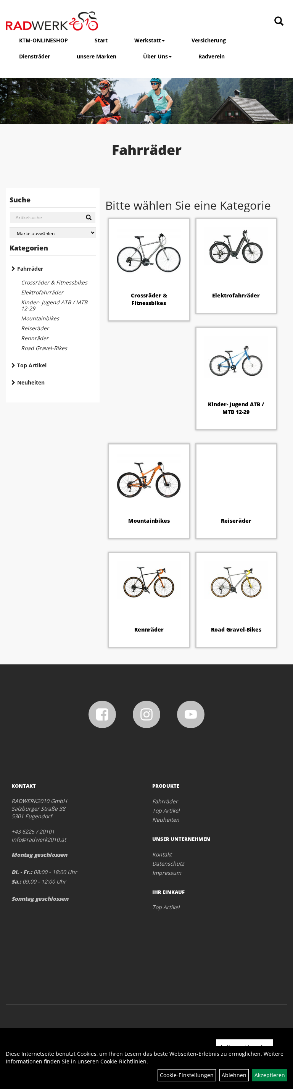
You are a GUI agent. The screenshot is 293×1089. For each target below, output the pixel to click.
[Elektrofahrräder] (236, 246)
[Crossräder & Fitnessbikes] (149, 250)
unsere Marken (96, 56)
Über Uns (155, 56)
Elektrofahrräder (42, 292)
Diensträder (34, 56)
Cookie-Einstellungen (187, 1075)
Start (101, 40)
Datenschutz (168, 863)
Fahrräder (30, 268)
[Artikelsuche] (278, 21)
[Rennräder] (149, 580)
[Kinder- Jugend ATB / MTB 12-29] (236, 357)
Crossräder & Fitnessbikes (54, 282)
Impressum (166, 872)
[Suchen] (88, 217)
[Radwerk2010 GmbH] (52, 21)
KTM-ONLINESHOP (43, 40)
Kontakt (162, 854)
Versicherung (209, 40)
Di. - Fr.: (21, 872)
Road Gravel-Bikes (44, 348)
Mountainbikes (40, 318)
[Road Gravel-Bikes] (236, 580)
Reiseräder (35, 328)
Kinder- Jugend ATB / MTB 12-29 (54, 305)
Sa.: (16, 881)
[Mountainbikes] (149, 475)
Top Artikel (32, 365)
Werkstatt (147, 40)
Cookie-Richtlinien (123, 1061)
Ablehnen (234, 1075)
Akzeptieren (269, 1075)
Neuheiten (31, 382)
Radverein (211, 56)
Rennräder (34, 338)
